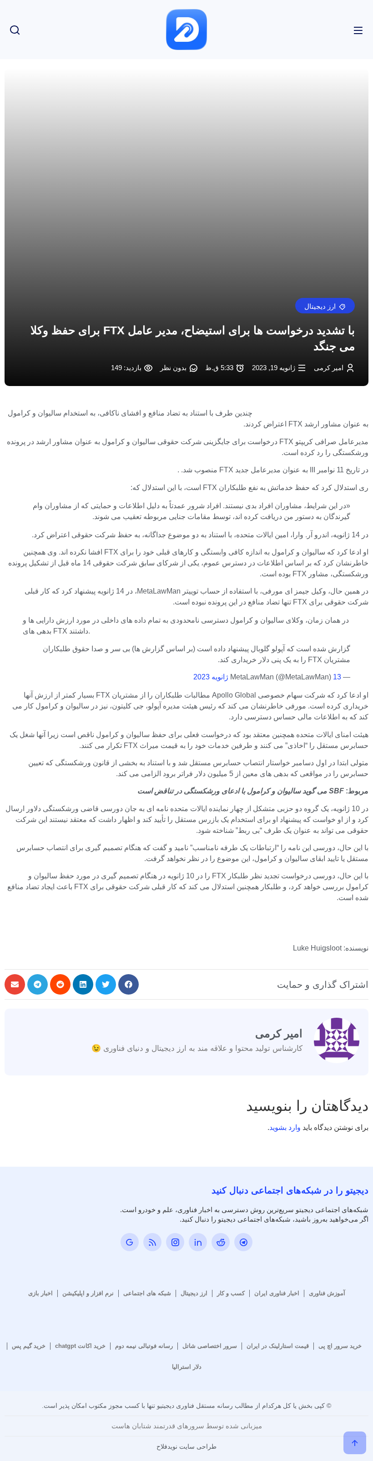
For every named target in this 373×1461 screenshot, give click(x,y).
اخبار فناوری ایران (276, 1293)
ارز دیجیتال (194, 1293)
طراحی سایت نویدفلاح (186, 1446)
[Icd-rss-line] (152, 1242)
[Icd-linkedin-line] (198, 1242)
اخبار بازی (40, 1293)
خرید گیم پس (28, 1345)
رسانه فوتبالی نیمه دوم (144, 1345)
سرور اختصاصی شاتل (209, 1345)
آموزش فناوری (327, 1293)
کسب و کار (231, 1293)
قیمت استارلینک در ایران (278, 1345)
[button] (325, 305)
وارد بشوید (285, 1127)
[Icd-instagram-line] (175, 1242)
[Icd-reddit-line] (221, 1242)
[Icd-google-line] (130, 1242)
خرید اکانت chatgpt (80, 1345)
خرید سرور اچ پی (340, 1345)
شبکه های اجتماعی (147, 1293)
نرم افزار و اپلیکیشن (88, 1293)
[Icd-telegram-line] (243, 1242)
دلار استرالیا (187, 1366)
